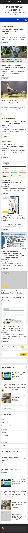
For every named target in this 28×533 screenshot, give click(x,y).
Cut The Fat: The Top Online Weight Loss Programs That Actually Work (11, 182)
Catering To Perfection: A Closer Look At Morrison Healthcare (19, 386)
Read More (5, 42)
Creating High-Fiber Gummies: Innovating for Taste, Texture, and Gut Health (13, 458)
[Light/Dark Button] (18, 19)
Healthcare (5, 287)
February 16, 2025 (5, 35)
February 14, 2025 (5, 127)
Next (20, 349)
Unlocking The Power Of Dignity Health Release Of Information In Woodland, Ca (13, 123)
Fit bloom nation (14, 8)
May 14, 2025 (15, 519)
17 (10, 349)
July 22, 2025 (5, 462)
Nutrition (9, 141)
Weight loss (5, 176)
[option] (14, 376)
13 (19, 346)
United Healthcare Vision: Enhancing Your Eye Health (11, 292)
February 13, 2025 (5, 186)
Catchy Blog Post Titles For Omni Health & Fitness (19, 397)
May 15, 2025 (15, 389)
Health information (11, 118)
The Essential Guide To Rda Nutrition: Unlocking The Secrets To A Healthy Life (19, 515)
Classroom (3, 361)
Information (4, 432)
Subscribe (26, 20)
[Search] (22, 19)
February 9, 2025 (5, 332)
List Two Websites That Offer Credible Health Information (19, 374)
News (4, 247)
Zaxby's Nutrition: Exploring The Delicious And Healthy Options (13, 145)
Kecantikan (4, 435)
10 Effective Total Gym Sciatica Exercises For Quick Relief (12, 102)
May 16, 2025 (15, 377)
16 (7, 349)
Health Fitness (10, 26)
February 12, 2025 (6, 222)
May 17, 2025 (4, 472)
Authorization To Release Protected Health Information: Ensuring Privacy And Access (12, 328)
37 (16, 349)
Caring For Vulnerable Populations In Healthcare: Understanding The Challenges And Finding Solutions (12, 254)
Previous (4, 346)
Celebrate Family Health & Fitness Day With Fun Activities (13, 66)
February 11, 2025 (5, 259)
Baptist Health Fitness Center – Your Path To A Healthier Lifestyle (13, 31)
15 (25, 346)
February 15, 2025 (5, 104)
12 (16, 346)
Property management (6, 408)
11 (13, 346)
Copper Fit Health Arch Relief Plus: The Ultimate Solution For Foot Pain (13, 218)
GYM (4, 96)
